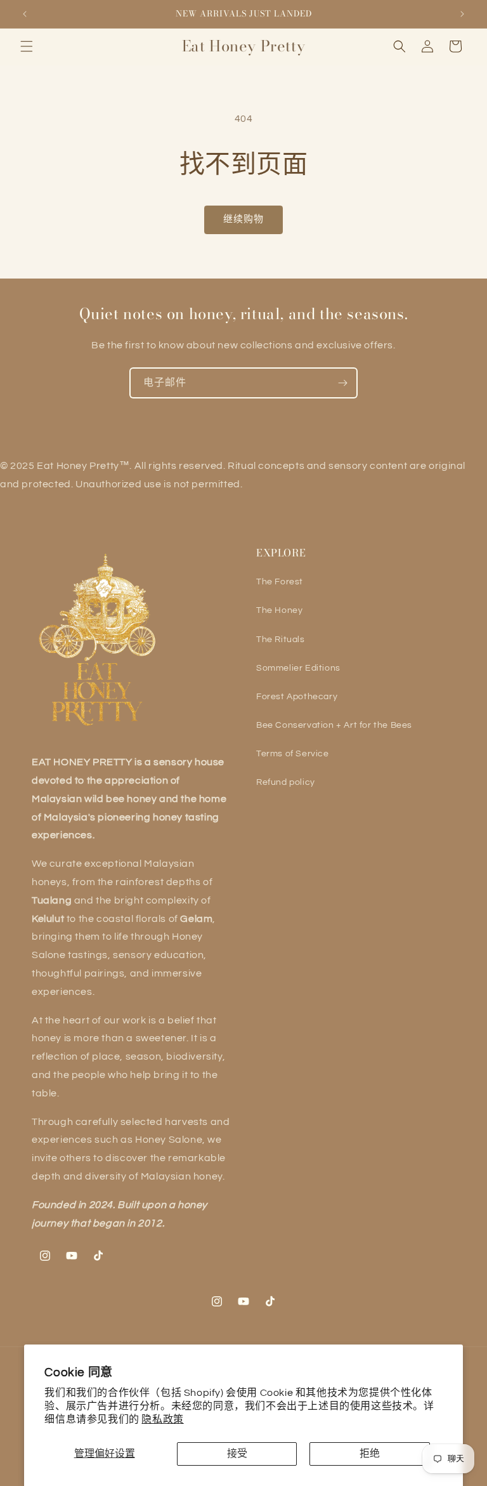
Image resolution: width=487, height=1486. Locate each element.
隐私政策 (162, 1419)
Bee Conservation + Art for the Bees (334, 725)
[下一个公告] (462, 14)
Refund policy (285, 782)
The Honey (279, 610)
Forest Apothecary (296, 696)
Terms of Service (292, 753)
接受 (237, 1454)
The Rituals (280, 639)
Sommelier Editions (298, 668)
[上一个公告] (25, 14)
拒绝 (370, 1454)
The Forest (279, 581)
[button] (27, 46)
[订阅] (342, 382)
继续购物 (243, 219)
